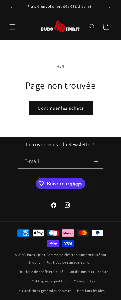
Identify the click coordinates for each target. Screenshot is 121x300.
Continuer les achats (60, 108)
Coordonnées (84, 281)
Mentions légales (91, 291)
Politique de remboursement (70, 262)
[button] (12, 27)
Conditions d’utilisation (89, 271)
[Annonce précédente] (11, 7)
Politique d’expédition (50, 281)
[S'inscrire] (96, 161)
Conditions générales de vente (46, 291)
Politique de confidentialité (40, 271)
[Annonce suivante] (109, 7)
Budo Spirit (36, 254)
